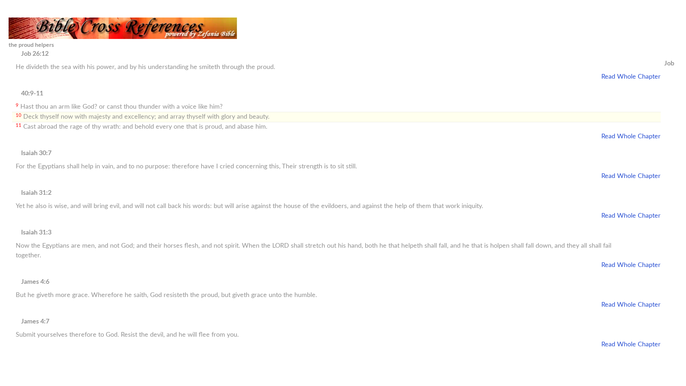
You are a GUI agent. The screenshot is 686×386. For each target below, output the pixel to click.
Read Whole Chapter (631, 77)
